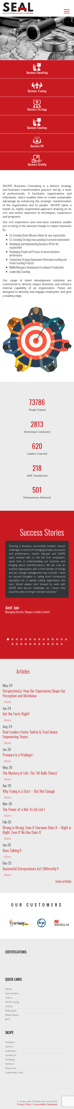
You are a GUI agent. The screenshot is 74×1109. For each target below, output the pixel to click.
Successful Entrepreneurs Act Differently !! (31, 868)
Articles (9, 1006)
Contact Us (10, 1055)
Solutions (10, 1042)
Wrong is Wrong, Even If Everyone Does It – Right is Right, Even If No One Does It (37, 830)
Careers (9, 1046)
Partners (9, 1063)
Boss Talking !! (12, 850)
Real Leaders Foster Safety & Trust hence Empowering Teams (30, 734)
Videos (8, 997)
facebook (48, 11)
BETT (7, 1019)
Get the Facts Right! (16, 713)
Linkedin (42, 11)
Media (8, 988)
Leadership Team (14, 1072)
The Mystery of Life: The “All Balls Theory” (30, 773)
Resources (10, 1068)
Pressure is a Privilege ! (18, 754)
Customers (10, 1050)
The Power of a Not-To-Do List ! (24, 809)
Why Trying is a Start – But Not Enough (29, 791)
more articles (63, 881)
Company (10, 1059)
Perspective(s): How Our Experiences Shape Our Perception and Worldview (34, 693)
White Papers (12, 1014)
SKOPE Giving (12, 1001)
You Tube (60, 11)
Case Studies (11, 993)
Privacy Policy (24, 1104)
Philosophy (11, 1010)
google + (54, 11)
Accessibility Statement (45, 1104)
